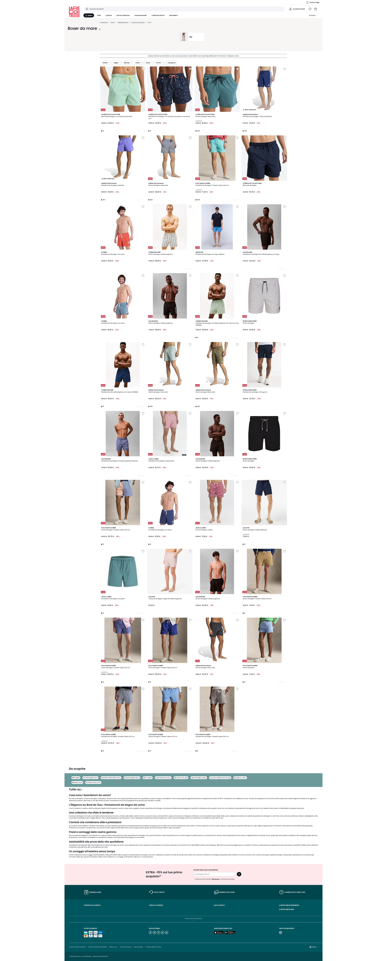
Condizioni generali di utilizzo (153, 947)
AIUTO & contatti (219, 905)
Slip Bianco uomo (240, 778)
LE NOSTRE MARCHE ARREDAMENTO (289, 905)
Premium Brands (141, 15)
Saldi (99, 15)
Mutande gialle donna (132, 778)
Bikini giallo (76, 778)
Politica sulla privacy (125, 947)
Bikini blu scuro (77, 783)
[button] (315, 9)
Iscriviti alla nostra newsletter (206, 870)
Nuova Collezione (123, 15)
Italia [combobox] (314, 947)
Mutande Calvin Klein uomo (111, 778)
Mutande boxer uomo (163, 778)
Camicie (109, 15)
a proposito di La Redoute (92, 905)
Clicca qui (215, 879)
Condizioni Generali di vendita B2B (97, 947)
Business (312, 15)
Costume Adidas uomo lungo (220, 778)
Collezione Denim (158, 15)
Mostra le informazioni (193, 918)
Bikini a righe (147, 778)
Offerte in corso (113, 947)
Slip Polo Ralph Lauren (198, 778)
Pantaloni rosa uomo (93, 783)
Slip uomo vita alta (181, 778)
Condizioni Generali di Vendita (77, 947)
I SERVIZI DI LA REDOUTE (156, 905)
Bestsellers (173, 15)
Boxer (149, 22)
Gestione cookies (138, 947)
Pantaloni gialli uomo (90, 778)
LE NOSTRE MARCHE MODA (286, 909)
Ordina (105, 63)
